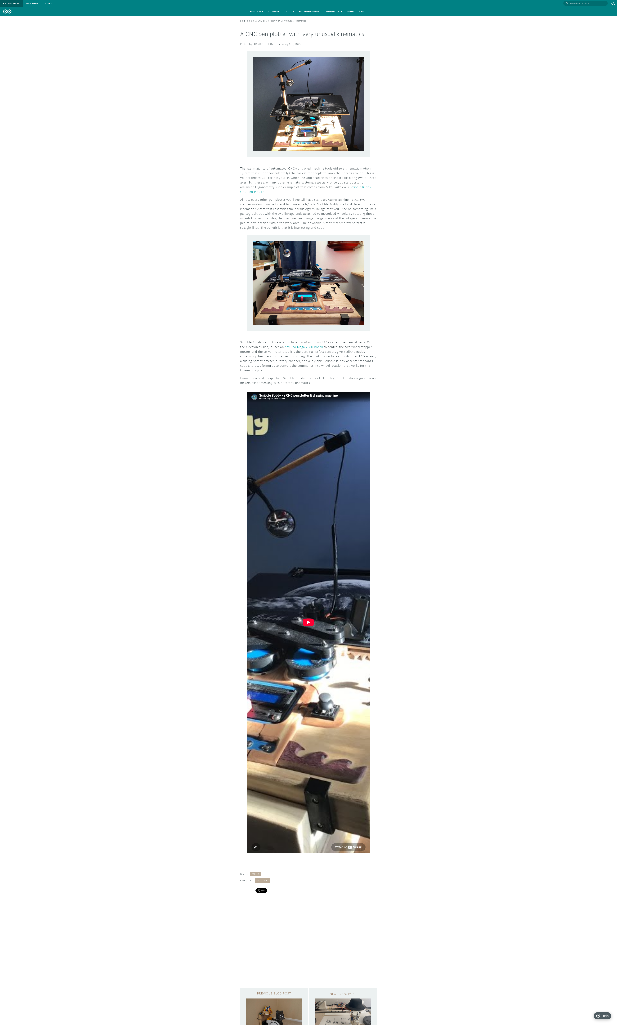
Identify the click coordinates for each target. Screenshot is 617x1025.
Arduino (262, 880)
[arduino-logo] (7, 11)
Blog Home (246, 20)
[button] (613, 3)
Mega (255, 874)
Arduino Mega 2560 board (304, 347)
